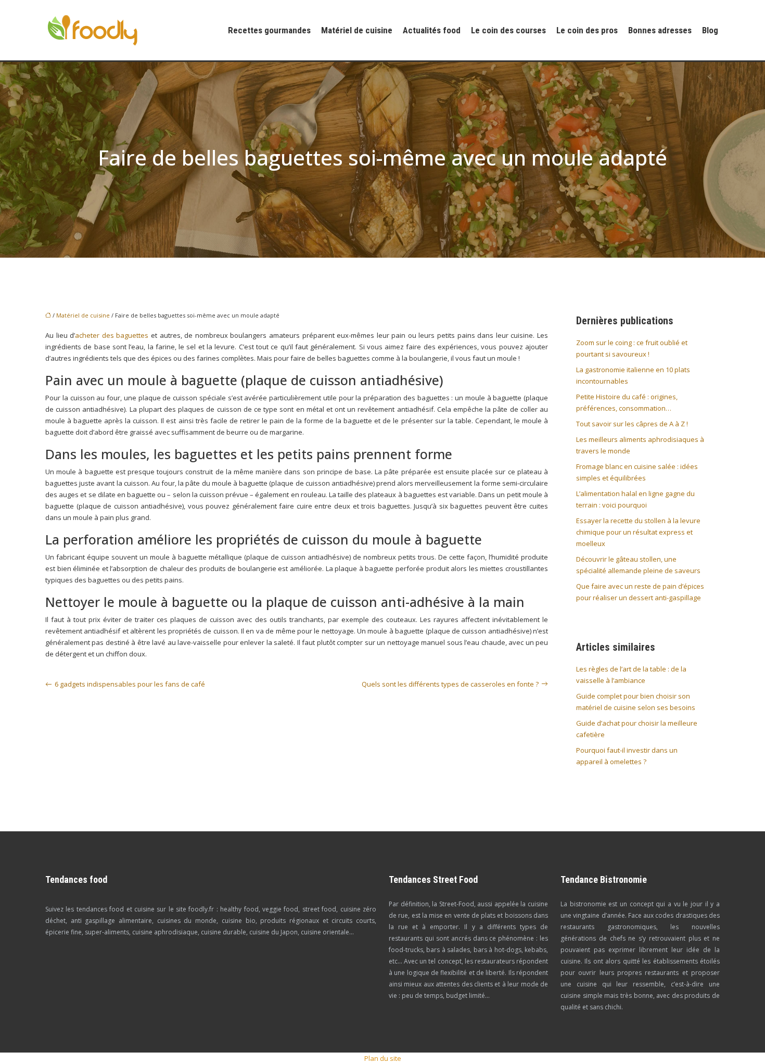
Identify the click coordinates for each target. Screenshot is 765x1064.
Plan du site (382, 1058)
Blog (710, 30)
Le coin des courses (508, 30)
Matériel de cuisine (356, 30)
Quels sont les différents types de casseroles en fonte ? (450, 684)
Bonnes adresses (660, 30)
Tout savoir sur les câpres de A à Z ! (632, 423)
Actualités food (432, 30)
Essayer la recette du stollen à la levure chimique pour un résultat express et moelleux (638, 532)
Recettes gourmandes (269, 30)
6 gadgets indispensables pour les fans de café (130, 684)
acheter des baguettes (111, 335)
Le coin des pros (587, 30)
